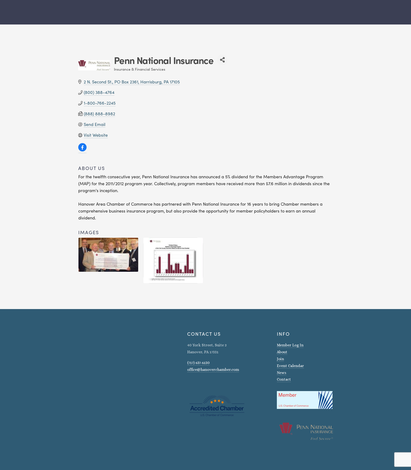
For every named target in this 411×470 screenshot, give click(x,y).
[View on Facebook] (82, 150)
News (281, 372)
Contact (284, 379)
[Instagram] (189, 383)
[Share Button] (222, 59)
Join (280, 359)
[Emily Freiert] (201, 383)
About (282, 352)
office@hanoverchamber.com (213, 369)
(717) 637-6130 (198, 362)
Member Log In (290, 345)
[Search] (76, 12)
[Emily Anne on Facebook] (195, 383)
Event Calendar (290, 365)
